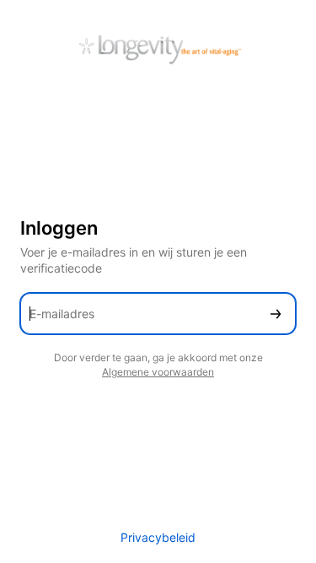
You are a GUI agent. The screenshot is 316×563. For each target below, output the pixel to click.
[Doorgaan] (275, 313)
